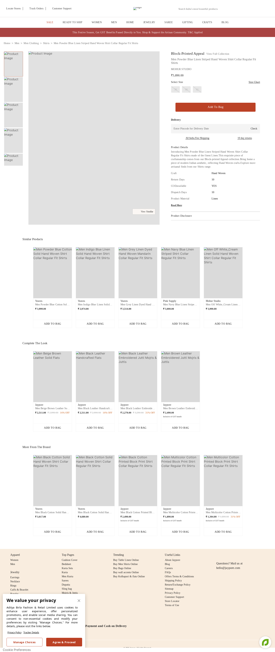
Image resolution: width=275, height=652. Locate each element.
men (17, 43)
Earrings (14, 577)
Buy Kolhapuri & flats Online (129, 576)
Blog (167, 564)
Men (12, 564)
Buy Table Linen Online (126, 560)
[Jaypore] (137, 8)
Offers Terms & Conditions (179, 576)
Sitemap (169, 588)
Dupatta (66, 584)
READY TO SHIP (72, 22)
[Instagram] (218, 555)
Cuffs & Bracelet (19, 589)
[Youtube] (240, 555)
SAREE (168, 22)
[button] (231, 9)
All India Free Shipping (197, 138)
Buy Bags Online (122, 568)
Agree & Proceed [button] (64, 642)
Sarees (65, 580)
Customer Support (174, 597)
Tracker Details (31, 632)
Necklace (15, 581)
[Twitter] (233, 555)
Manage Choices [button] (24, 642)
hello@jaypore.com (228, 567)
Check (254, 128)
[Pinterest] (247, 555)
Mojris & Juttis (70, 592)
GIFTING (187, 22)
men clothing (31, 43)
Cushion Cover (69, 560)
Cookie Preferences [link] (17, 650)
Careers (169, 568)
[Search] (223, 9)
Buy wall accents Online (126, 572)
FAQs (168, 572)
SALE (50, 22)
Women (14, 560)
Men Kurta (67, 576)
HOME (130, 22)
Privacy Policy (14, 632)
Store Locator (172, 601)
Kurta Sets (67, 568)
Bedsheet (66, 564)
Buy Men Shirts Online (125, 564)
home (7, 43)
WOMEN (97, 22)
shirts (46, 43)
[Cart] (250, 9)
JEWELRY (149, 22)
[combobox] (199, 9)
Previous (13, 51)
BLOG (225, 22)
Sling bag (67, 588)
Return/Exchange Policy (177, 584)
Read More (176, 205)
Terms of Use (172, 605)
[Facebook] (226, 555)
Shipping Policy (173, 580)
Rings (13, 585)
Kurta (65, 572)
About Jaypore (172, 560)
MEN (114, 22)
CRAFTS (207, 22)
